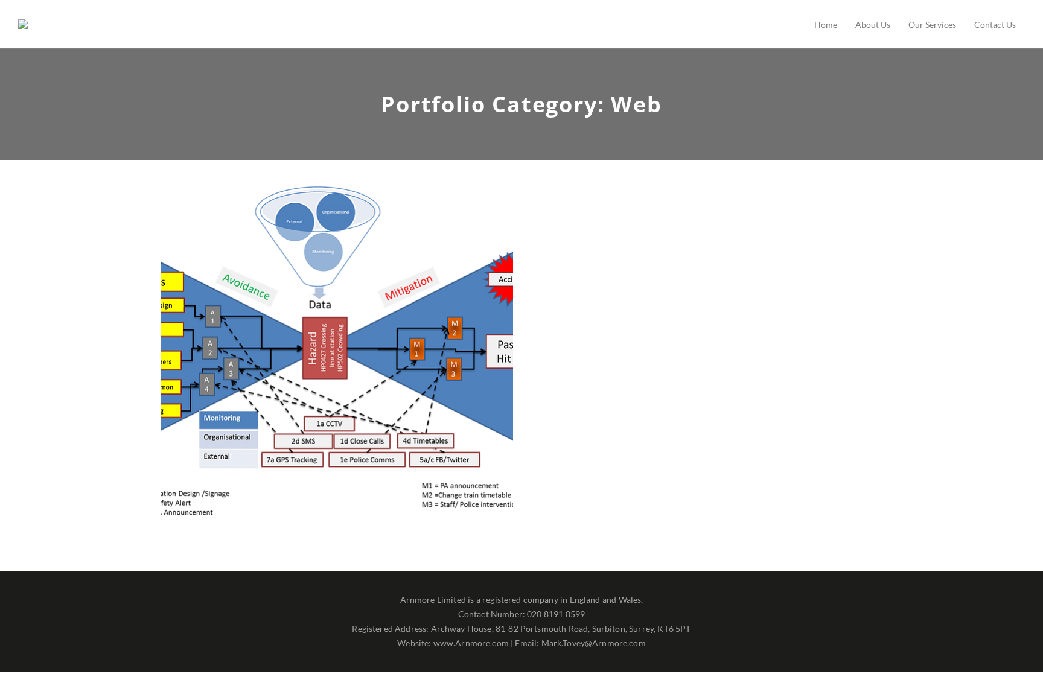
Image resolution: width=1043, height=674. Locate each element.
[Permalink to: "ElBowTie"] (361, 372)
